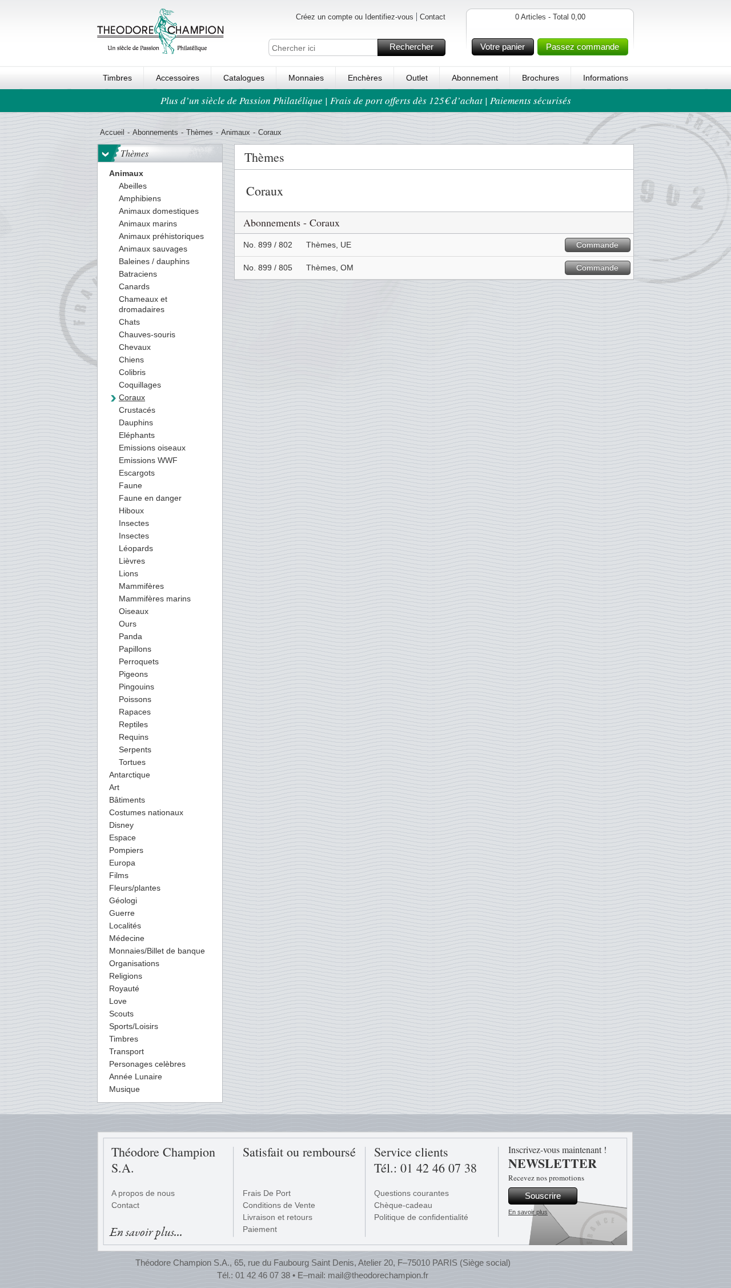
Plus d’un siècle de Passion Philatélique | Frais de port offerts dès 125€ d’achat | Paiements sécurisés (365, 100)
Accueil (112, 132)
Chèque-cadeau (403, 1205)
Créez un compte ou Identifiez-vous (354, 17)
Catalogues (243, 77)
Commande (597, 244)
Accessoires (177, 77)
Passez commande (582, 46)
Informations (605, 77)
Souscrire (543, 1196)
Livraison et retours (277, 1217)
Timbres (117, 77)
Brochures (540, 77)
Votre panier (502, 46)
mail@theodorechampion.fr (378, 1275)
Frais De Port (267, 1193)
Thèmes (199, 132)
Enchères (365, 77)
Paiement (260, 1229)
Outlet (417, 77)
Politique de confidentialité (421, 1217)
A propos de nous (143, 1193)
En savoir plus (528, 1212)
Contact (432, 17)
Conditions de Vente (279, 1205)
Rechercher (411, 46)
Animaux (235, 132)
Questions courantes (411, 1193)
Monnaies (306, 77)
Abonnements (155, 132)
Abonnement (475, 77)
